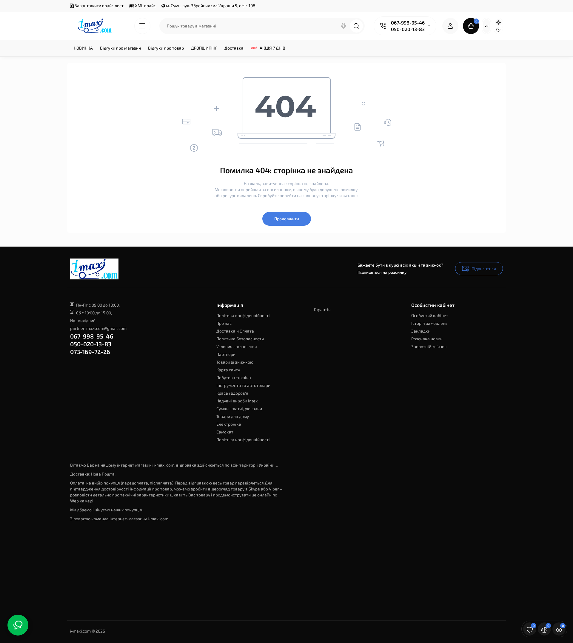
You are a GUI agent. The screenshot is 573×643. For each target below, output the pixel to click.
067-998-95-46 (408, 22)
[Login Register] (450, 26)
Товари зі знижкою (234, 361)
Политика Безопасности (240, 338)
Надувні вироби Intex (237, 400)
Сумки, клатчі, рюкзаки (239, 408)
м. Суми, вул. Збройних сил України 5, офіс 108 (210, 5)
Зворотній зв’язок (429, 346)
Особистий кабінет (429, 315)
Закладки (420, 330)
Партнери (225, 354)
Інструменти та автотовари (243, 385)
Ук (486, 26)
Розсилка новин (427, 338)
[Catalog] (142, 26)
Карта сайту (228, 369)
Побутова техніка (233, 377)
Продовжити (286, 218)
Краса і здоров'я (232, 393)
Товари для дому (232, 416)
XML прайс (145, 5)
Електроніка (228, 424)
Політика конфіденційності (243, 315)
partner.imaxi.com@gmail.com (98, 328)
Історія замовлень (429, 323)
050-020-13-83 (408, 29)
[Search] (343, 26)
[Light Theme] (498, 22)
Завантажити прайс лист (99, 5)
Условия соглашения (236, 346)
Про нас (224, 323)
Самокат (224, 431)
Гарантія (322, 309)
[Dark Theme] (498, 29)
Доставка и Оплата (235, 330)
